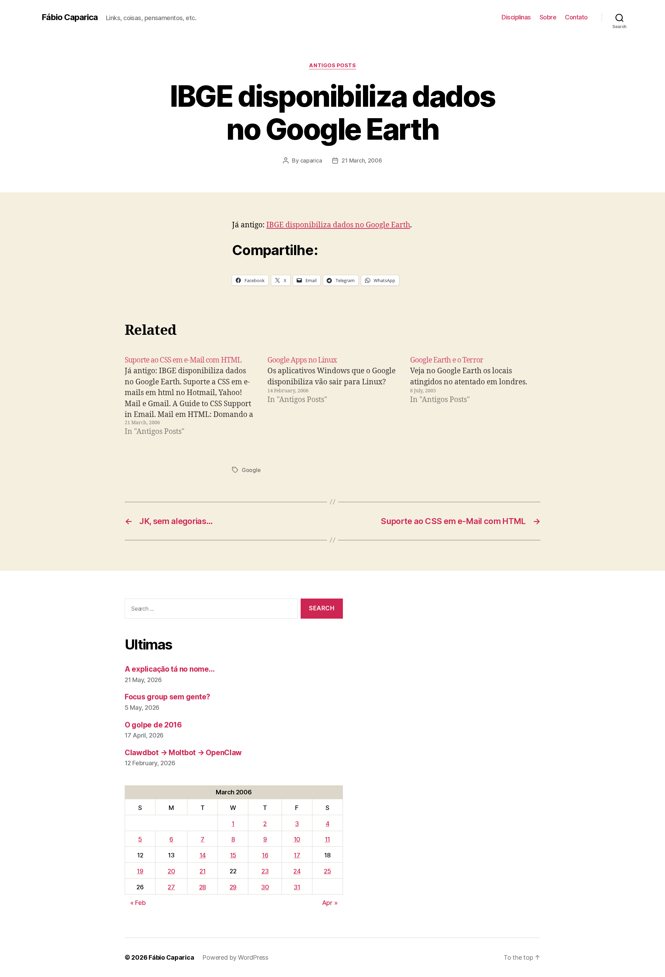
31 (297, 887)
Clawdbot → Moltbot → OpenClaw (183, 752)
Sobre (548, 17)
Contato (576, 17)
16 (265, 855)
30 (265, 887)
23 (264, 871)
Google (251, 469)
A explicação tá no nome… (170, 669)
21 (202, 871)
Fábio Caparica (70, 17)
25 (327, 871)
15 (233, 855)
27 (171, 887)
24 (296, 871)
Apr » (330, 902)
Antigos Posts (332, 65)
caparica (311, 160)
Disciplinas (516, 17)
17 (297, 855)
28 (202, 887)
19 (140, 871)
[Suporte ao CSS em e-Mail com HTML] (190, 396)
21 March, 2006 (362, 160)
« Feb (138, 902)
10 (297, 839)
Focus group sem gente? (167, 696)
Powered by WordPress (235, 957)
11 (327, 839)
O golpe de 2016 (153, 725)
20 (171, 871)
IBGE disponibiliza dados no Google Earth (338, 225)
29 (233, 887)
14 (203, 855)
